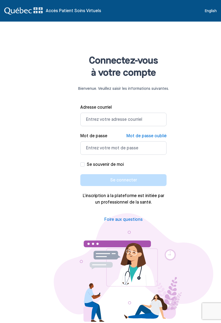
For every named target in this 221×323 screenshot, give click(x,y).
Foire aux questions (123, 219)
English (211, 10)
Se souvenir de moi (105, 164)
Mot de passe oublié (146, 136)
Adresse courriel (96, 107)
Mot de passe (93, 136)
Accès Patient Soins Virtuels (73, 10)
